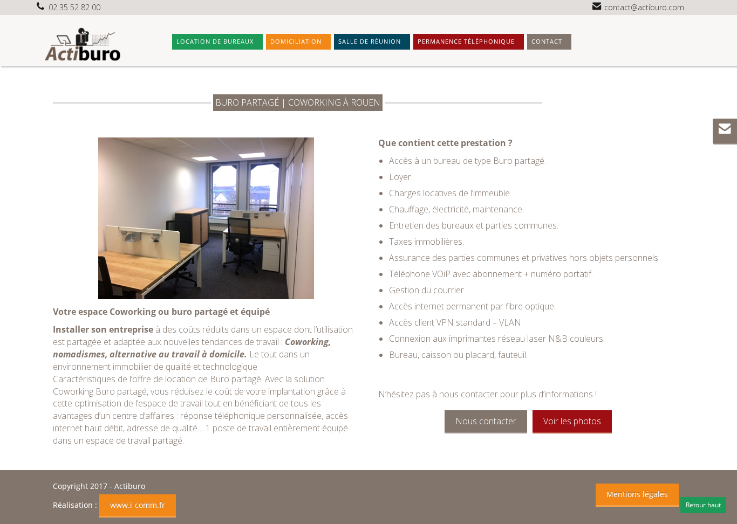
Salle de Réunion (369, 41)
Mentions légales (637, 494)
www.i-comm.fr (137, 505)
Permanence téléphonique (466, 41)
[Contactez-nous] (725, 130)
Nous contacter (485, 421)
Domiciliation (296, 41)
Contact (546, 41)
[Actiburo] (81, 44)
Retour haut (703, 504)
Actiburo (129, 486)
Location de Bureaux (215, 41)
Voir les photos (572, 421)
